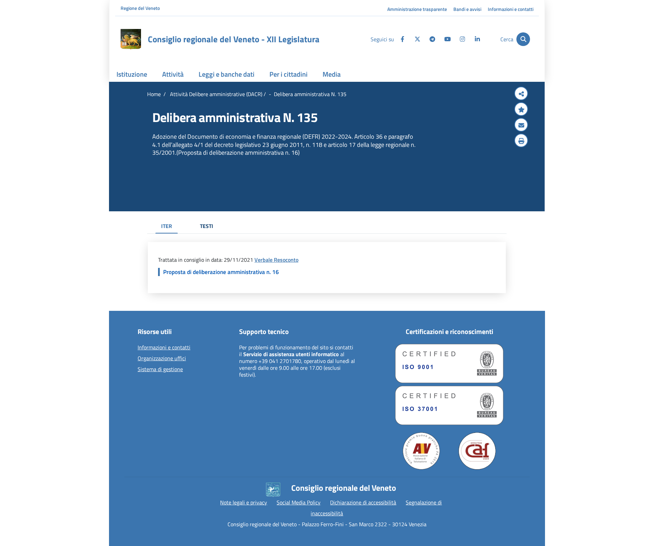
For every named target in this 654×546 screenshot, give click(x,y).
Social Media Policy (299, 502)
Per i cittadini (288, 74)
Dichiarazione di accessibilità (363, 502)
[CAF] (477, 450)
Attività (173, 74)
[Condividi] (521, 94)
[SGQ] (449, 363)
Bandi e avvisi (467, 9)
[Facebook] (402, 39)
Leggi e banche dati (226, 74)
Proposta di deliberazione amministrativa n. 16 (221, 272)
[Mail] (521, 125)
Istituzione (131, 74)
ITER (166, 226)
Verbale (264, 260)
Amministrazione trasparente (417, 9)
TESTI (206, 226)
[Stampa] (521, 141)
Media (332, 74)
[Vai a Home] (131, 39)
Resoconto (286, 260)
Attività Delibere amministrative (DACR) (215, 94)
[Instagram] (462, 39)
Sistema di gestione (160, 369)
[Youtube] (447, 39)
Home (154, 94)
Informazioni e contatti (510, 9)
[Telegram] (432, 39)
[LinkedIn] (477, 39)
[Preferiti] (521, 110)
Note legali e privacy (243, 502)
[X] (417, 39)
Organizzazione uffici (162, 358)
